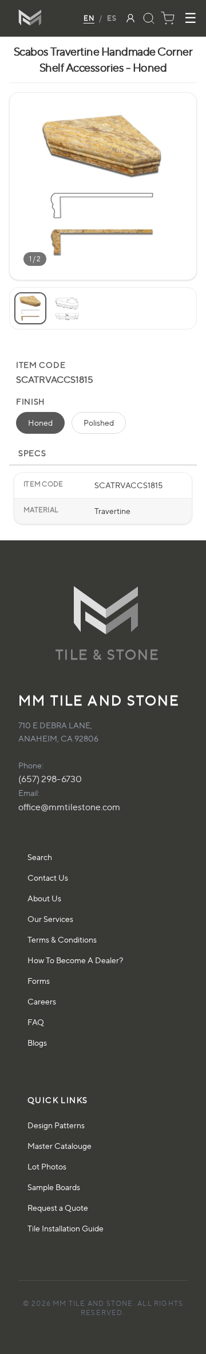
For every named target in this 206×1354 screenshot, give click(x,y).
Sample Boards (53, 1187)
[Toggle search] (149, 18)
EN (89, 18)
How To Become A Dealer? (75, 960)
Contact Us (47, 877)
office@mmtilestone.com (69, 807)
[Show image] (30, 308)
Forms (38, 981)
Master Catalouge (59, 1146)
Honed (40, 422)
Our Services (50, 919)
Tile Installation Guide (65, 1228)
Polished (99, 422)
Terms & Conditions (62, 939)
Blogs (37, 1042)
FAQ (35, 1022)
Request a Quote (57, 1207)
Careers (41, 1001)
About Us (44, 898)
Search (39, 857)
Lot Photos (46, 1166)
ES (112, 18)
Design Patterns (56, 1125)
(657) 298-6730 (50, 779)
